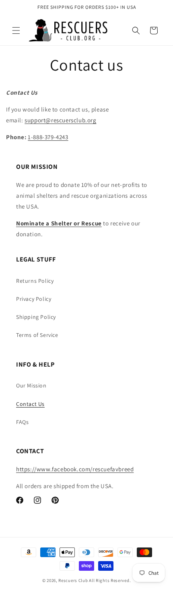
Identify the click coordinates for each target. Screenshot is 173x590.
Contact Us (30, 404)
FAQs (22, 422)
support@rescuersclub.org (60, 120)
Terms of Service (37, 335)
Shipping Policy (36, 316)
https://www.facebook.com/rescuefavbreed (75, 469)
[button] (16, 30)
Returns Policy (35, 280)
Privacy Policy (33, 298)
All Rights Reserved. (110, 580)
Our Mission (31, 385)
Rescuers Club (73, 580)
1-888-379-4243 (48, 137)
